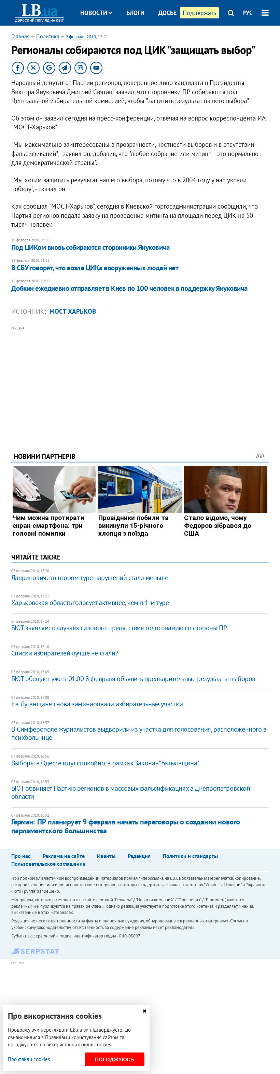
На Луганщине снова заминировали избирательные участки (97, 703)
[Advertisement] (140, 380)
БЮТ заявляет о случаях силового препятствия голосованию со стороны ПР (119, 627)
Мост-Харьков (73, 311)
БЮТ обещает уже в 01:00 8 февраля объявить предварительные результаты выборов (133, 678)
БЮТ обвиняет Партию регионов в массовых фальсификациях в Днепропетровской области (130, 792)
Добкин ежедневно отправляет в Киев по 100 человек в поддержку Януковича (129, 288)
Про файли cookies (29, 1059)
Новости (93, 13)
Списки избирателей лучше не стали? (64, 653)
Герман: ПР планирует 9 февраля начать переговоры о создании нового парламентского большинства (125, 826)
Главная (20, 36)
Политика (47, 36)
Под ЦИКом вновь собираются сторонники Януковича (90, 247)
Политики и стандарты (190, 855)
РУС (247, 12)
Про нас (20, 855)
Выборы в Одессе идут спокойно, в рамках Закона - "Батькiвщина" (105, 763)
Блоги (135, 13)
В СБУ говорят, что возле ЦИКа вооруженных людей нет (94, 267)
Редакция (139, 855)
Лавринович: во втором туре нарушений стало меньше (89, 577)
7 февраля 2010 (81, 37)
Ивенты (106, 855)
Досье (167, 13)
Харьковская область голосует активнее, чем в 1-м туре (90, 602)
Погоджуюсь (114, 1059)
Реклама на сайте (64, 855)
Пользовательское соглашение (48, 863)
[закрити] (144, 1011)
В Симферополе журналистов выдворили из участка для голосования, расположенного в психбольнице (139, 733)
